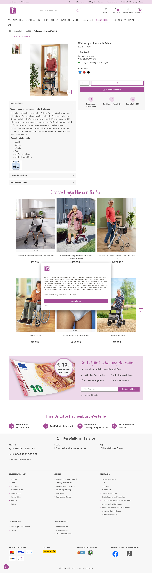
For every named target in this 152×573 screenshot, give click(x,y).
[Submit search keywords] (77, 10)
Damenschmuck (17, 490)
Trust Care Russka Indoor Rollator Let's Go (117, 257)
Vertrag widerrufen (109, 479)
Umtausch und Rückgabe (65, 486)
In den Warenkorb (113, 89)
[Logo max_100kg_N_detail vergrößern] (16, 165)
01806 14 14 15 (24, 448)
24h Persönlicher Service (76, 2)
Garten (13, 504)
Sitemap (14, 479)
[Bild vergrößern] (69, 92)
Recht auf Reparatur (109, 515)
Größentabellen (62, 527)
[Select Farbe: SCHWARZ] (88, 72)
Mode (13, 483)
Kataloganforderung (63, 497)
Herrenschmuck (16, 493)
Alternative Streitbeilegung (112, 504)
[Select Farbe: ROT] (84, 72)
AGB (103, 483)
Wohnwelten (15, 486)
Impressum (106, 486)
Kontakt (13, 530)
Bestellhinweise (62, 530)
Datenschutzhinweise (90, 395)
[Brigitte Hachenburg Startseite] (13, 10)
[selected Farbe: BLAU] (80, 72)
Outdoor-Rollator (117, 335)
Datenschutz (106, 490)
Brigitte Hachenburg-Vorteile (67, 479)
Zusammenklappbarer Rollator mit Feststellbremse (76, 257)
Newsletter (60, 493)
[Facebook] (115, 554)
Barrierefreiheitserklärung (111, 511)
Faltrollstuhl (35, 335)
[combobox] (59, 10)
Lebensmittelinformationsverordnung (116, 507)
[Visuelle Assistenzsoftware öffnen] (128, 553)
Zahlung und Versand (64, 483)
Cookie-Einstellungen (109, 493)
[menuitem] (15, 19)
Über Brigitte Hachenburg (20, 527)
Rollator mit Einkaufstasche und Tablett (35, 255)
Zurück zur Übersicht (21, 36)
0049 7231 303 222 (26, 454)
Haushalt (14, 500)
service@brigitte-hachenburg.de (72, 448)
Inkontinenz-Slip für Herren (76, 335)
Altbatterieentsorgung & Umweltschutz (116, 500)
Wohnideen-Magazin (64, 534)
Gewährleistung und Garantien (113, 497)
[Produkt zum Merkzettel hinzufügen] (117, 83)
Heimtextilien (16, 497)
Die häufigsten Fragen (113, 448)
